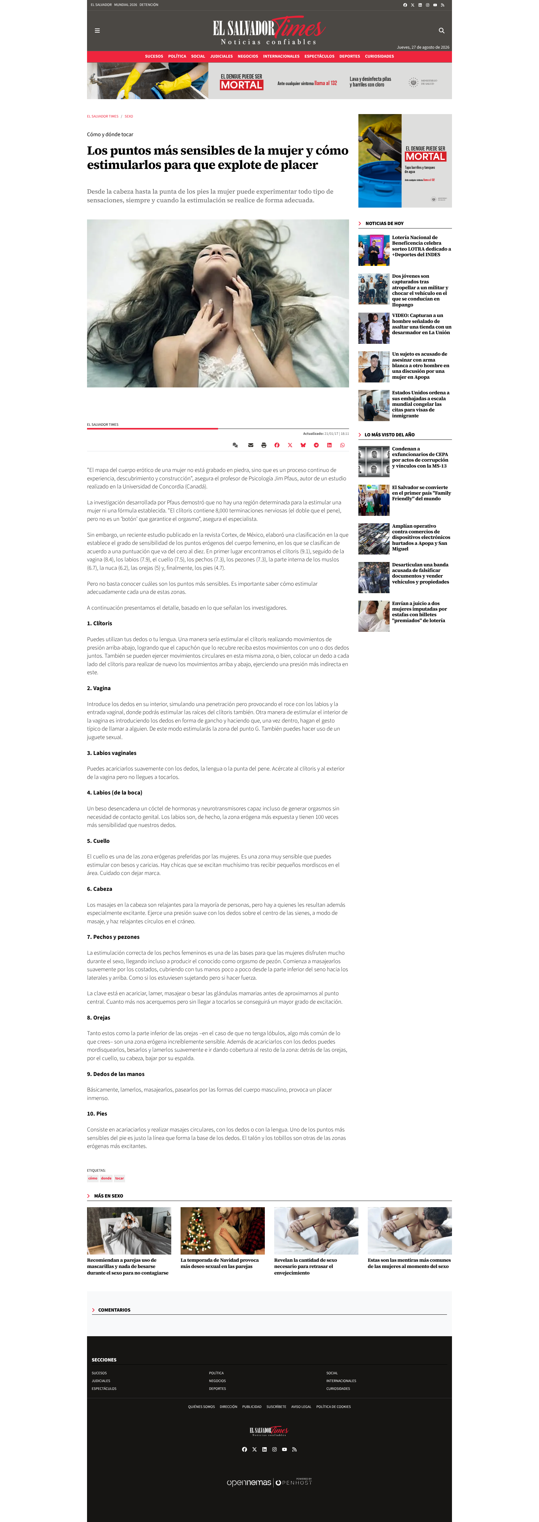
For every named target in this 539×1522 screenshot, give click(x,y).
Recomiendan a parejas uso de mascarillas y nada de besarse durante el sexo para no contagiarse (127, 1266)
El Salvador (101, 4)
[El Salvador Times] (269, 31)
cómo (92, 1178)
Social (332, 1373)
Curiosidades (338, 1388)
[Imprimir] (263, 445)
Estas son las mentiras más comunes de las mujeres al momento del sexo (409, 1263)
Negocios (217, 1381)
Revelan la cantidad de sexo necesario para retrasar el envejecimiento (305, 1266)
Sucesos (99, 1373)
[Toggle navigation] (97, 31)
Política (216, 1373)
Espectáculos (104, 1388)
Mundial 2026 (125, 4)
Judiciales (101, 1381)
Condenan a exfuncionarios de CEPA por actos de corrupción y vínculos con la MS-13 (420, 457)
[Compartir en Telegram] (316, 445)
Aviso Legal (301, 1406)
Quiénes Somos (201, 1406)
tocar (119, 1178)
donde (106, 1178)
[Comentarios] (236, 445)
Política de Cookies (333, 1406)
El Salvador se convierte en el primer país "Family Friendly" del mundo (421, 493)
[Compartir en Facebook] (277, 445)
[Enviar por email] (250, 445)
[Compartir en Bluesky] (303, 445)
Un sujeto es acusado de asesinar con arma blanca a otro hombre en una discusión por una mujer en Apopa (420, 366)
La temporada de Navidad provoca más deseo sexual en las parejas (220, 1263)
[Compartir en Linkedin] (329, 445)
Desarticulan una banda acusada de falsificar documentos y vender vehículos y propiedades (420, 573)
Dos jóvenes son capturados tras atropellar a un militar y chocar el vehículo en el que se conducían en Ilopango (420, 290)
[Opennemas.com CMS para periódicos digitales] (269, 1489)
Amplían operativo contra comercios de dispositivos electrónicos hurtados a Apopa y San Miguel (421, 538)
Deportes (217, 1388)
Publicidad (252, 1406)
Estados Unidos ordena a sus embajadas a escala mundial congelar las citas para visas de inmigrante (420, 404)
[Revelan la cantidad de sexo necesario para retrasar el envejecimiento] (316, 1230)
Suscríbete (276, 1406)
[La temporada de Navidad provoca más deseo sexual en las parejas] (223, 1230)
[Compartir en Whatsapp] (342, 445)
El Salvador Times (103, 116)
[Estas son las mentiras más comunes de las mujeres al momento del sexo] (410, 1230)
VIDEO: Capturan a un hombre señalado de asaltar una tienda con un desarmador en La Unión (422, 324)
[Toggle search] (441, 31)
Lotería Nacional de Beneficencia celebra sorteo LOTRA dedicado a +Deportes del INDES (421, 246)
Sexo (129, 116)
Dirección (228, 1406)
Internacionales (341, 1381)
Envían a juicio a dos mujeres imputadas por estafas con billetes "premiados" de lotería (419, 612)
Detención (148, 4)
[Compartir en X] (290, 445)
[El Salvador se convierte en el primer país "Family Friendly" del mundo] (374, 500)
